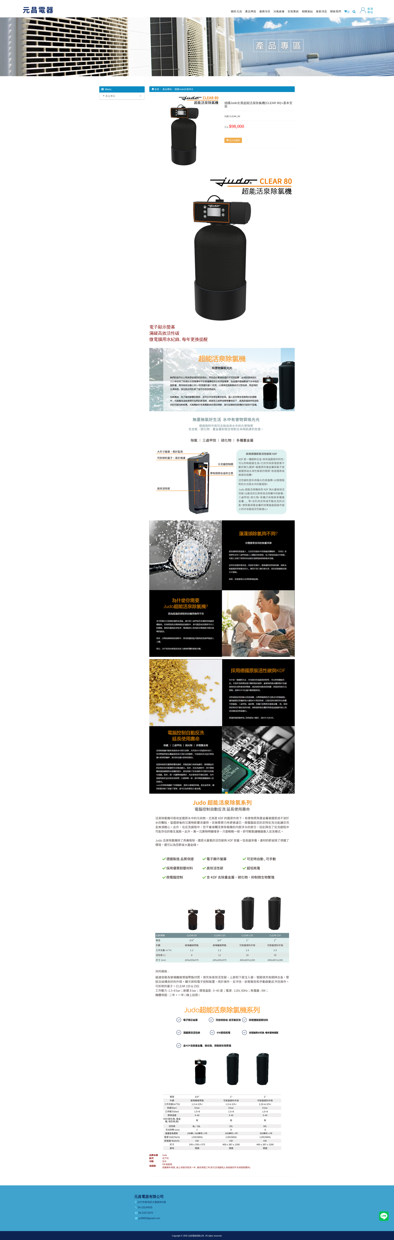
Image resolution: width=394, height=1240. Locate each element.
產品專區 (250, 11)
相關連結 (307, 11)
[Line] (384, 1216)
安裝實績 (293, 11)
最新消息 (321, 11)
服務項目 (264, 11)
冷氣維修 (279, 11)
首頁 (156, 89)
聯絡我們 (335, 11)
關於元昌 (236, 11)
